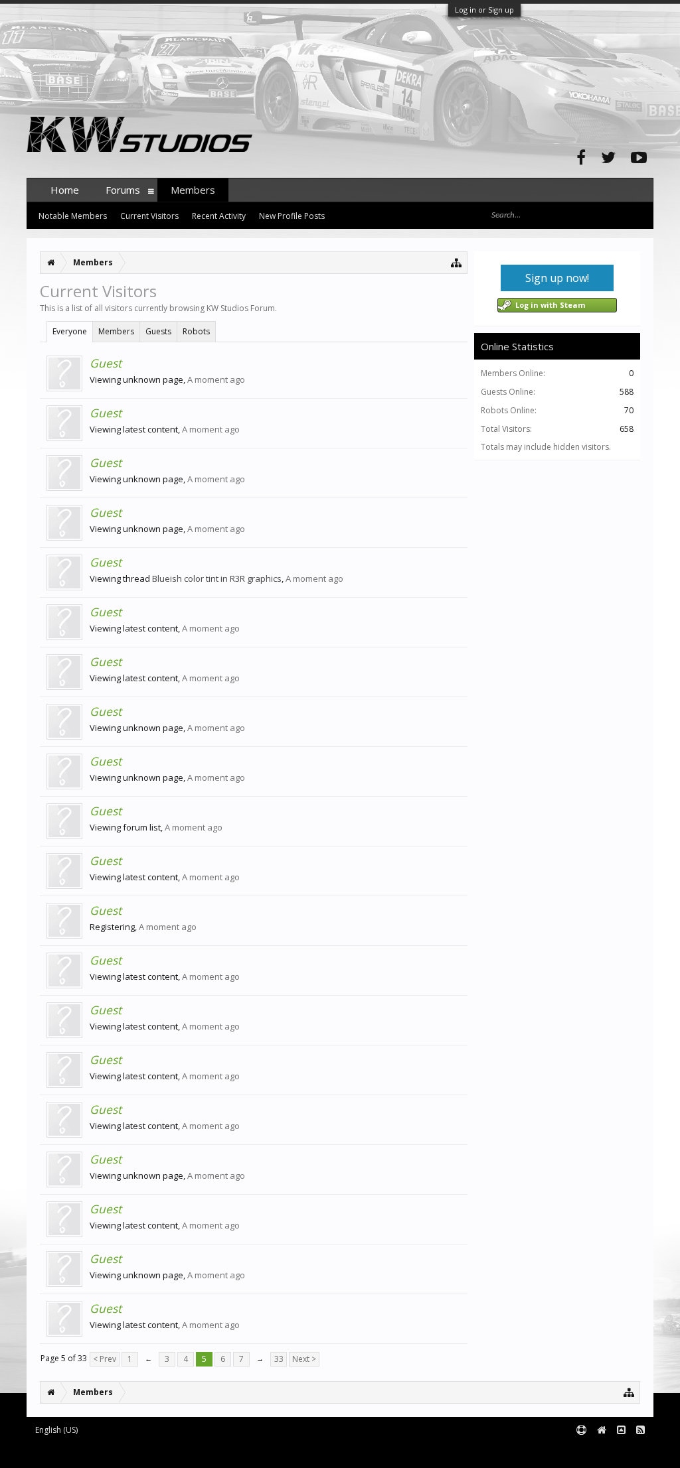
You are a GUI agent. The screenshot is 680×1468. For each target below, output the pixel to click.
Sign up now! (557, 278)
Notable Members (73, 216)
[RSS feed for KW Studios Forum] (640, 1430)
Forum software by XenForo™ (127, 1452)
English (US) (56, 1429)
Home (64, 189)
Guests (158, 331)
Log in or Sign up (484, 10)
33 (279, 1359)
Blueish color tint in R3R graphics (217, 578)
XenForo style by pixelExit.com (287, 1452)
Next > (304, 1359)
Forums (123, 189)
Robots (196, 331)
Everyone (69, 331)
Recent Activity (219, 216)
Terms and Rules (620, 1452)
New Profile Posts (292, 216)
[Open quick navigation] (456, 262)
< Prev (104, 1359)
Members (116, 331)
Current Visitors (149, 216)
